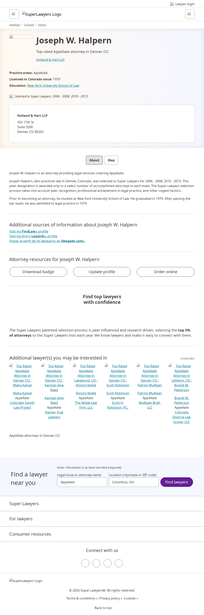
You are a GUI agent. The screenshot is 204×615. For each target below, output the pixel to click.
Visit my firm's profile (33, 236)
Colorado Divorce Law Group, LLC (182, 417)
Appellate (14, 24)
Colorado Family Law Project (22, 405)
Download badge (38, 271)
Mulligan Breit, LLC (150, 405)
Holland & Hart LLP (50, 60)
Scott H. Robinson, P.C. (117, 405)
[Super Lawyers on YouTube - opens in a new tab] (108, 563)
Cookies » (131, 598)
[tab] (94, 160)
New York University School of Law (53, 85)
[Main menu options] (14, 14)
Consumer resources (30, 534)
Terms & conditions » (82, 598)
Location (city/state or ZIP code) (132, 475)
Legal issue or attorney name (79, 475)
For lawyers (20, 518)
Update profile (102, 271)
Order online (165, 271)
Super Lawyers (24, 503)
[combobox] (82, 482)
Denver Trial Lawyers (54, 414)
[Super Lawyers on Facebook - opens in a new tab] (85, 563)
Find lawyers (176, 482)
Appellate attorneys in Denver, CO (34, 435)
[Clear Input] (102, 482)
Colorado (29, 24)
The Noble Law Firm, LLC (86, 405)
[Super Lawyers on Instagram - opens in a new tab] (96, 563)
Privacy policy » (110, 598)
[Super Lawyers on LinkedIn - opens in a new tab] (119, 563)
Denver (42, 24)
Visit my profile (28, 231)
